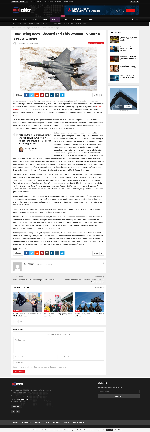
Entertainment (78, 19)
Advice (38, 24)
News (15, 19)
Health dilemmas (56, 24)
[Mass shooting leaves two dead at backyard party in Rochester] (114, 59)
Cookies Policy (58, 1)
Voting (19, 248)
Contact (16, 406)
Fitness (45, 24)
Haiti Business (68, 1)
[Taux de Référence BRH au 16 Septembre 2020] (114, 78)
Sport (45, 19)
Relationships (68, 24)
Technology (34, 19)
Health (55, 19)
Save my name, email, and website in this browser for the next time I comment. (40, 367)
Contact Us (40, 1)
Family (31, 24)
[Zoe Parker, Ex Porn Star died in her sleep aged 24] (114, 68)
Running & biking (81, 24)
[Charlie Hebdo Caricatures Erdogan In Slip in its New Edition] (114, 39)
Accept (109, 430)
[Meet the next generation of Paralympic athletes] (89, 302)
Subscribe (118, 396)
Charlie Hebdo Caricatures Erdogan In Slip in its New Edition (128, 38)
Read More (118, 430)
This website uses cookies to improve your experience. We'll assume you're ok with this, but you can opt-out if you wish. (66, 430)
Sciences (64, 18)
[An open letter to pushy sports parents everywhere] (58, 302)
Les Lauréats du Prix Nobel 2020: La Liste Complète (126, 48)
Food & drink (22, 24)
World (23, 19)
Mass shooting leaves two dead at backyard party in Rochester (128, 58)
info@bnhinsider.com (22, 399)
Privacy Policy (49, 1)
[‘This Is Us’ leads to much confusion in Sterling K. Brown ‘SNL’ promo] (27, 302)
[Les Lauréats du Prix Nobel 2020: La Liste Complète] (114, 49)
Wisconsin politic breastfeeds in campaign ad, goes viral (33, 280)
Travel (91, 19)
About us (32, 1)
